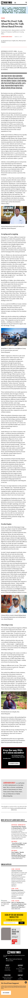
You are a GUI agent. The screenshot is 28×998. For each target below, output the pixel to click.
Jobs (20, 977)
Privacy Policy (7, 970)
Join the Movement (6, 992)
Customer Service (7, 980)
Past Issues (7, 968)
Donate (20, 967)
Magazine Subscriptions (8, 977)
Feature (3, 18)
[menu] (15, 3)
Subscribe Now (14, 941)
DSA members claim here (14, 763)
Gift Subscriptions (7, 978)
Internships (20, 978)
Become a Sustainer (20, 968)
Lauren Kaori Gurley (6, 36)
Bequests (20, 970)
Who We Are (7, 967)
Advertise (20, 971)
